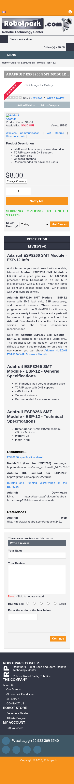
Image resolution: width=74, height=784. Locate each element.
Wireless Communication (22, 132)
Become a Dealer (17, 713)
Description (37, 239)
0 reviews (36, 97)
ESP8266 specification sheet (25, 457)
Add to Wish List (26, 105)
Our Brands (13, 689)
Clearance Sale (15, 136)
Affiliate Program (17, 718)
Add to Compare (50, 105)
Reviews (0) (37, 246)
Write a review (55, 97)
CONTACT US (15, 703)
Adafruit (11, 118)
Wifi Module (55, 132)
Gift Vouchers (15, 728)
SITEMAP (13, 698)
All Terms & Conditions (20, 694)
